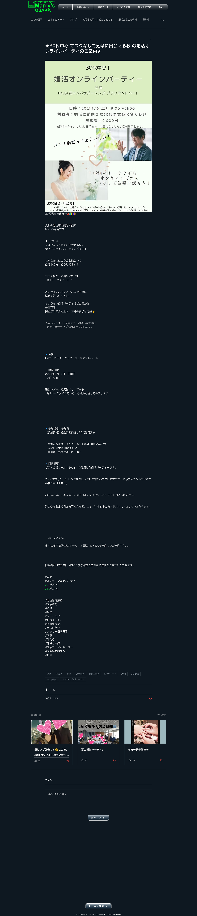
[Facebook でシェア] (46, 689)
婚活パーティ (110, 674)
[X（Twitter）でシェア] (53, 689)
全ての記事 (36, 19)
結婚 (69, 674)
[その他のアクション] (150, 39)
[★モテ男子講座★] (145, 732)
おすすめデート (56, 19)
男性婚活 (80, 674)
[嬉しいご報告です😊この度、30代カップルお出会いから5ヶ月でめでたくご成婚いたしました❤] (52, 732)
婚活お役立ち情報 (127, 19)
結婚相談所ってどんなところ (98, 19)
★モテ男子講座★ (138, 749)
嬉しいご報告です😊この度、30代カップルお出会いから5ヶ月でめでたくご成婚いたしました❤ (51, 752)
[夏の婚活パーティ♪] (98, 732)
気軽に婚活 (94, 674)
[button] (162, 19)
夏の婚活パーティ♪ (92, 749)
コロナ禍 (135, 674)
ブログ (73, 19)
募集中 (146, 19)
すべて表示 (161, 715)
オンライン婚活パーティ (73, 679)
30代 (123, 674)
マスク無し (52, 679)
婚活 (49, 674)
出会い (59, 674)
